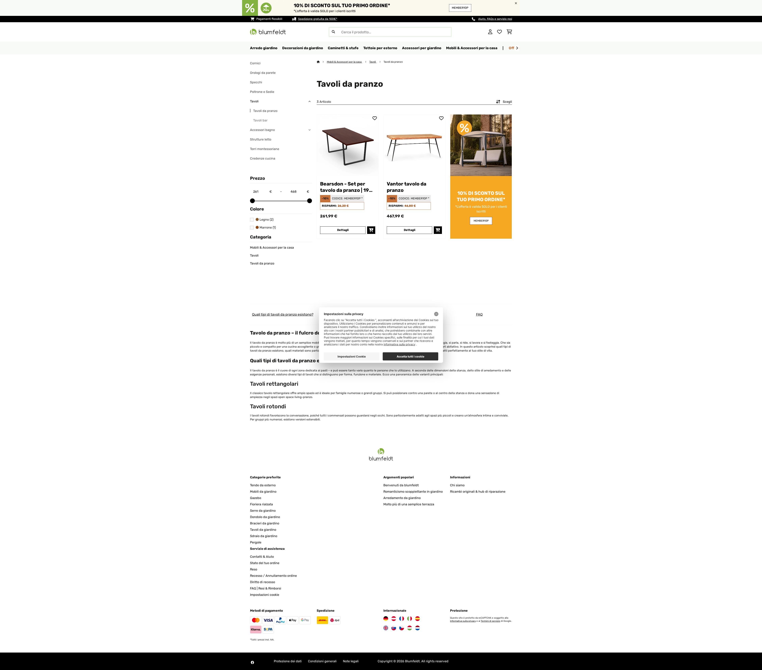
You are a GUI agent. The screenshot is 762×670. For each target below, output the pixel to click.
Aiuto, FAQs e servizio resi (495, 19)
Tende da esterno (263, 485)
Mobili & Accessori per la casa (272, 247)
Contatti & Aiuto (262, 556)
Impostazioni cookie (264, 595)
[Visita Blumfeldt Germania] (385, 618)
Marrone (267, 227)
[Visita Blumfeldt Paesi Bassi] (417, 628)
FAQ (479, 314)
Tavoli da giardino (263, 530)
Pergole (255, 542)
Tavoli (254, 101)
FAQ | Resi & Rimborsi (265, 588)
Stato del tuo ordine (264, 563)
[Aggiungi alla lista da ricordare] (374, 118)
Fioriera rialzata (261, 504)
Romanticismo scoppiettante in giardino (413, 491)
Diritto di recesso (262, 582)
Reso (253, 569)
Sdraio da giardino (263, 536)
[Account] (490, 32)
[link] (347, 145)
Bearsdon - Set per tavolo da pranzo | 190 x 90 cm (346, 187)
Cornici (255, 63)
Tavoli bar (260, 120)
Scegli (507, 102)
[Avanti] (517, 48)
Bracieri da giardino (264, 523)
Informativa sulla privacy (463, 621)
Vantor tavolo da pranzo (406, 187)
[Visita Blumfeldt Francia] (401, 618)
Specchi (256, 82)
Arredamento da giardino (402, 498)
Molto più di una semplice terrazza (408, 504)
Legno (266, 219)
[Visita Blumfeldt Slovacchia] (393, 628)
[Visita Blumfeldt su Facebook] (252, 662)
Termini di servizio (490, 621)
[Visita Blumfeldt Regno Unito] (385, 628)
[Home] (322, 61)
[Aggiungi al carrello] (371, 230)
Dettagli (343, 230)
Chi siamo (457, 485)
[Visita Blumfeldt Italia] (409, 618)
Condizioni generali (322, 661)
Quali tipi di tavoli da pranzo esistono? (282, 314)
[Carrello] (509, 32)
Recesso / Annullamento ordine (273, 576)
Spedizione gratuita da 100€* (317, 19)
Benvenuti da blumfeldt (401, 485)
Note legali (351, 661)
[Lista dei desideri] (499, 32)
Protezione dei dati (288, 661)
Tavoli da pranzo (265, 111)
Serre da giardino (263, 510)
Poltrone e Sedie (262, 92)
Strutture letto (260, 139)
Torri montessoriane (264, 149)
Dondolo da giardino (265, 517)
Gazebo (255, 498)
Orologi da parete (263, 73)
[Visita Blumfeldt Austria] (393, 618)
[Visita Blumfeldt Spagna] (417, 618)
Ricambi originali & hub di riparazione (477, 491)
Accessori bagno (262, 130)
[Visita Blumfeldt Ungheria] (409, 628)
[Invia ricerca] (333, 32)
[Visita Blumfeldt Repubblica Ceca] (401, 628)
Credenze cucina (262, 158)
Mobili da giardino (263, 491)
